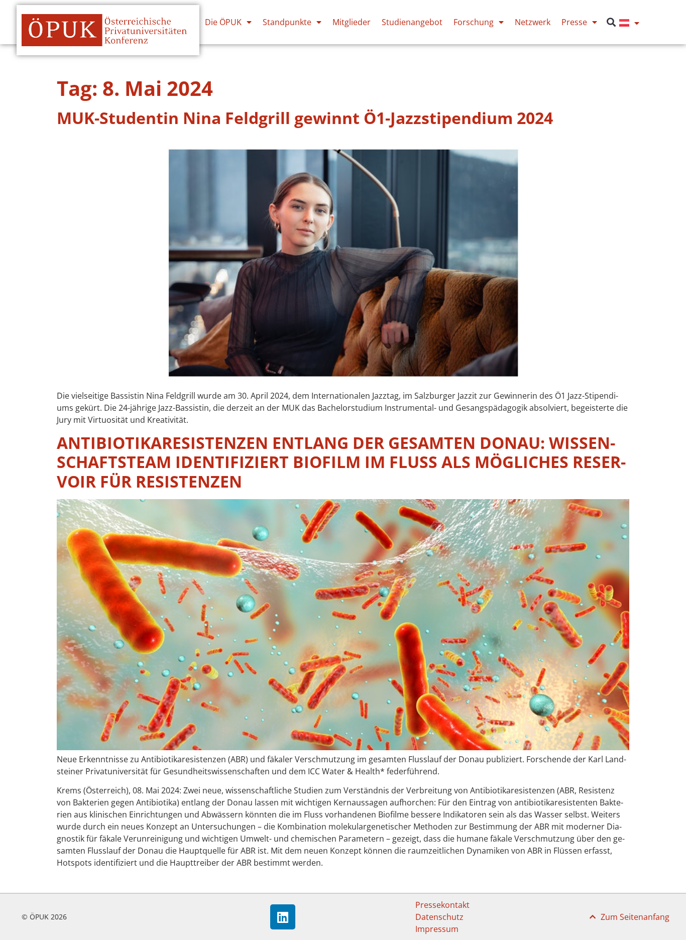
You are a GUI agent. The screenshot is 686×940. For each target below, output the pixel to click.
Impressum (437, 928)
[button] (611, 22)
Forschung (473, 22)
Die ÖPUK (223, 22)
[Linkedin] (282, 916)
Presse (574, 22)
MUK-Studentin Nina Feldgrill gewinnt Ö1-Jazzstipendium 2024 (305, 118)
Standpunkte (287, 22)
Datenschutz (439, 916)
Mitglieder (351, 22)
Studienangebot (412, 22)
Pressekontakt (442, 904)
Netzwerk (532, 22)
